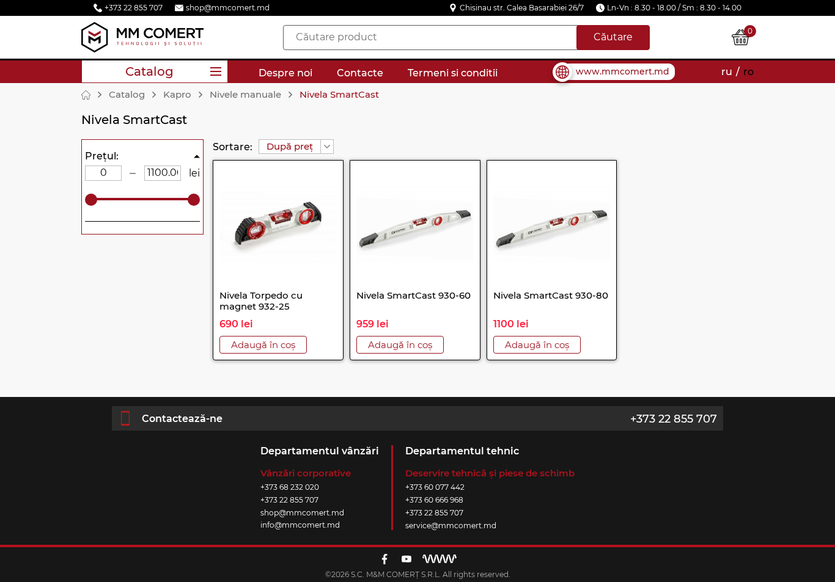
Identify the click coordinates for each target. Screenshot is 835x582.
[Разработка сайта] (439, 559)
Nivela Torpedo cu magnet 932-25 (261, 300)
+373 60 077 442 (435, 487)
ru (726, 72)
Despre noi (285, 73)
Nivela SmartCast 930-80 (550, 295)
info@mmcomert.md (300, 524)
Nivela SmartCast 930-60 (413, 295)
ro (748, 72)
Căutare (613, 37)
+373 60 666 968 (434, 499)
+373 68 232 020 (289, 487)
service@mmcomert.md (450, 525)
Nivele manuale (245, 94)
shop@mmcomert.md (302, 512)
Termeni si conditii (453, 73)
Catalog (127, 94)
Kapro (177, 94)
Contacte (360, 73)
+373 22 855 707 (673, 419)
